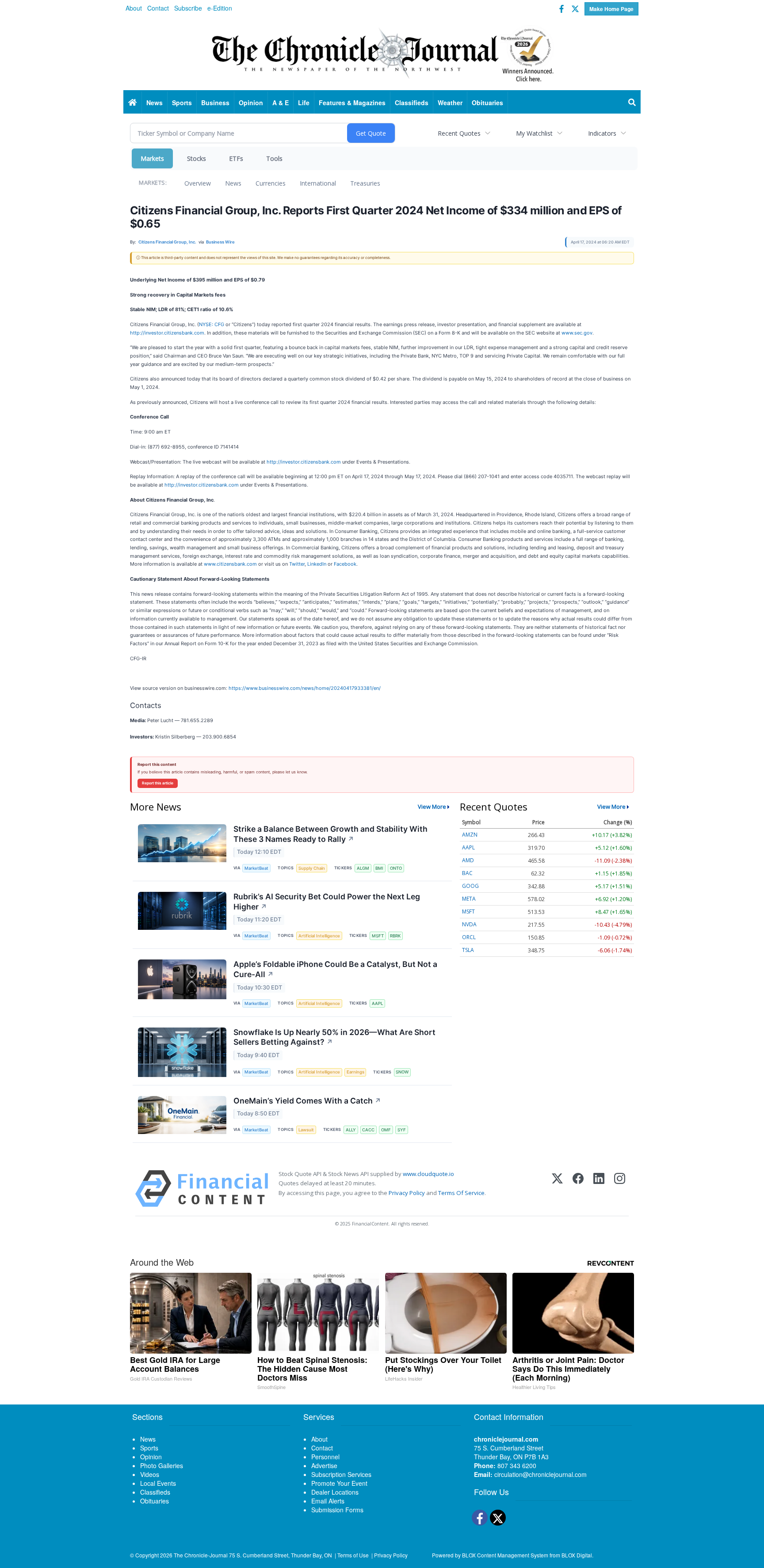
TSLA (468, 950)
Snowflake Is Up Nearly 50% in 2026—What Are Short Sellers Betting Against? (334, 1037)
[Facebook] (578, 1188)
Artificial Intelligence (319, 935)
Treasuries (365, 183)
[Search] (632, 102)
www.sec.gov (577, 333)
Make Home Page (611, 9)
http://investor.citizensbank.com (167, 333)
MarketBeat (256, 868)
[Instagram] (620, 1188)
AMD (468, 860)
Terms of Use (353, 1555)
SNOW (402, 1071)
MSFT (378, 935)
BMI (379, 868)
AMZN (470, 834)
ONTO (396, 868)
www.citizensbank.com (230, 564)
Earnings (355, 1071)
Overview (197, 183)
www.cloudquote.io (428, 1174)
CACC (368, 1129)
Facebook (345, 564)
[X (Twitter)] (557, 1188)
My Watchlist (534, 133)
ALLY (351, 1129)
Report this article (157, 783)
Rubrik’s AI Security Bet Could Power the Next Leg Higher (326, 901)
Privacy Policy (407, 1193)
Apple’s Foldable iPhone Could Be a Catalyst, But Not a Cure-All (335, 969)
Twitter (297, 564)
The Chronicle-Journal (201, 1555)
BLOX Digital (577, 1555)
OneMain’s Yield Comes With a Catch (307, 1100)
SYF (401, 1129)
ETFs (236, 158)
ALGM (363, 868)
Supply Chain (311, 868)
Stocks (196, 158)
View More (432, 807)
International (318, 183)
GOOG (470, 886)
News (233, 183)
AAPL (377, 1003)
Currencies (271, 183)
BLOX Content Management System (505, 1555)
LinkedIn (316, 564)
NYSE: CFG (211, 324)
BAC (467, 873)
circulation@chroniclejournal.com (540, 1474)
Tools (274, 158)
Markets (152, 158)
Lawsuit (306, 1129)
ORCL (469, 937)
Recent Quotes (459, 133)
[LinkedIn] (599, 1188)
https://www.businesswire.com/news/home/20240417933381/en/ (305, 688)
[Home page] (382, 53)
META (469, 898)
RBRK (395, 935)
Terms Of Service (461, 1193)
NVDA (469, 924)
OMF (386, 1129)
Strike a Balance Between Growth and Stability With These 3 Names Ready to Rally (330, 834)
